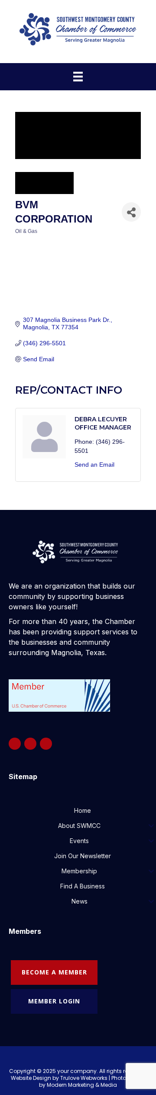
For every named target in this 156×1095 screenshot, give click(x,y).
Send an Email (94, 464)
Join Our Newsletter (82, 855)
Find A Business (82, 886)
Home (82, 810)
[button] (151, 825)
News (80, 901)
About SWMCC (79, 825)
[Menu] (78, 76)
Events (79, 840)
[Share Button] (131, 212)
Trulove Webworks (83, 1078)
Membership (79, 871)
